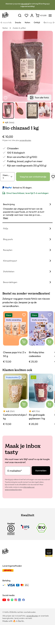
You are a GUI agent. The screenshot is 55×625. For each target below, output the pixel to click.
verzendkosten (25, 140)
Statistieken (8, 271)
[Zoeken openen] (19, 15)
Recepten (7, 250)
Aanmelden (40, 470)
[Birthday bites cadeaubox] (41, 337)
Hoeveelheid (6, 175)
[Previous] (1, 22)
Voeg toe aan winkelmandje (33, 176)
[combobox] (6, 178)
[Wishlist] (26, 15)
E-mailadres (14, 470)
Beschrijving (9, 204)
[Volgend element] (49, 110)
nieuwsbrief (25, 4)
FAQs (5, 228)
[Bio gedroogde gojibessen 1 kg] (41, 400)
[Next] (54, 22)
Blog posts (8, 239)
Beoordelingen (10, 282)
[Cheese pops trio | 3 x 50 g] (15, 337)
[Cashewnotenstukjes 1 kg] (15, 400)
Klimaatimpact (10, 260)
